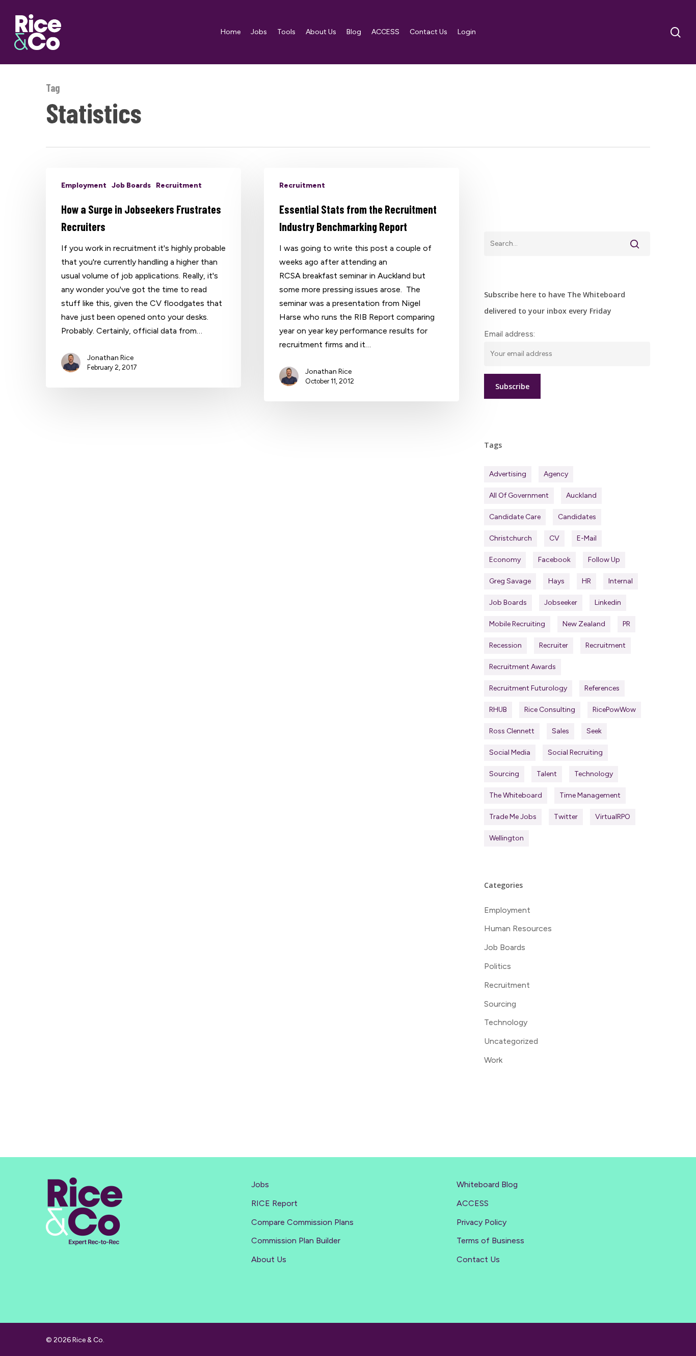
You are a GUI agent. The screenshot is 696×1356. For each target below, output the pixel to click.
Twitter (566, 816)
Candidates (577, 517)
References (602, 688)
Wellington (506, 838)
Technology (593, 774)
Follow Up (604, 559)
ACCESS (473, 1203)
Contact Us (478, 1259)
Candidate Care (515, 517)
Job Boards (131, 185)
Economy (505, 559)
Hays (556, 581)
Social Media (509, 752)
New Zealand (584, 624)
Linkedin (608, 602)
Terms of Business (490, 1240)
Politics (497, 966)
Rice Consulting (549, 709)
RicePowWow (614, 709)
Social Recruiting (575, 752)
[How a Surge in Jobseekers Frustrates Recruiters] (143, 278)
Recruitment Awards (522, 666)
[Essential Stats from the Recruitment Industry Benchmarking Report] (361, 284)
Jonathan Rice (110, 357)
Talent (547, 774)
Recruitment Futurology (528, 688)
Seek (594, 731)
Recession (505, 645)
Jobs (260, 1184)
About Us (268, 1259)
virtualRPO (612, 816)
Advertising (507, 474)
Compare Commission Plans (302, 1222)
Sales (560, 731)
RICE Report (274, 1203)
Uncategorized (511, 1041)
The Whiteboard (515, 795)
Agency (556, 474)
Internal (620, 581)
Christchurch (510, 538)
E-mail (587, 538)
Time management (590, 795)
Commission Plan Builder (295, 1240)
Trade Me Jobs (513, 816)
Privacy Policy (481, 1222)
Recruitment (179, 185)
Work (493, 1060)
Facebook (554, 559)
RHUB (498, 709)
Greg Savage (510, 581)
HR (586, 581)
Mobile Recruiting (517, 624)
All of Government (519, 495)
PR (626, 624)
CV (554, 538)
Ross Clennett (511, 731)
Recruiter (553, 645)
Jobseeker (560, 602)
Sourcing (504, 774)
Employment (83, 185)
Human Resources (518, 928)
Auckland (581, 495)
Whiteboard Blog (487, 1184)
